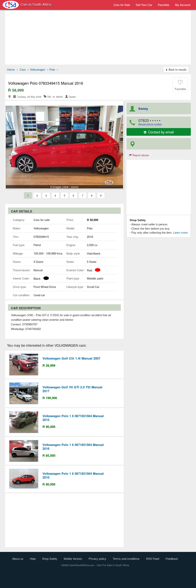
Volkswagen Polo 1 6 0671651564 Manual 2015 (73, 418)
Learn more (180, 232)
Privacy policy (97, 559)
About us (17, 559)
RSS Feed (152, 559)
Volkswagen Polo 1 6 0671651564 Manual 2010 (73, 475)
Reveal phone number (150, 124)
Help (33, 559)
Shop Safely (49, 559)
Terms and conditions (126, 559)
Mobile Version (73, 559)
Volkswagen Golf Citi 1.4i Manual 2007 (71, 358)
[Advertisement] (98, 38)
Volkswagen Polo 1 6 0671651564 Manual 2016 (73, 446)
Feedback (172, 559)
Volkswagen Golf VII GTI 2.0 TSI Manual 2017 (72, 389)
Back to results (177, 69)
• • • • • (150, 122)
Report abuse (140, 155)
